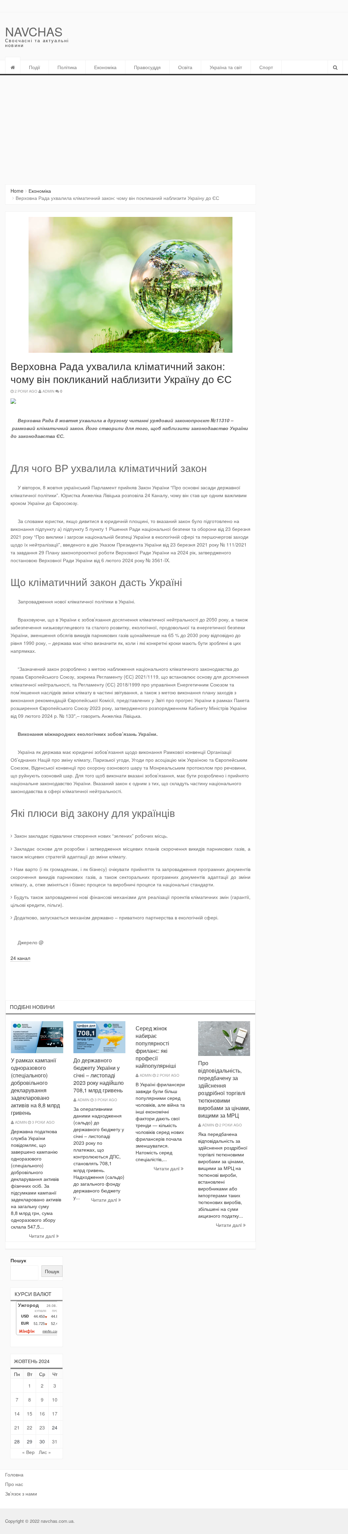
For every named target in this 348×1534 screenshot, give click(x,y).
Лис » (45, 1452)
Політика (67, 67)
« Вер (28, 1452)
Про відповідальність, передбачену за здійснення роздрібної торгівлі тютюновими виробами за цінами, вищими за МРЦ (224, 1089)
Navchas (34, 31)
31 (54, 1441)
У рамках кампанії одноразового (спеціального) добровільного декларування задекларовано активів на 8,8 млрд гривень (35, 1086)
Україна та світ (226, 67)
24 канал (20, 957)
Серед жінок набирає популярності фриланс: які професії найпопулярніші (156, 1047)
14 (17, 1413)
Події (34, 67)
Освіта (185, 67)
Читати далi (42, 1235)
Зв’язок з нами (21, 1493)
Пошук (18, 1260)
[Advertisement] (174, 126)
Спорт (266, 67)
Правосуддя (147, 67)
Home (17, 190)
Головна (14, 1474)
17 (54, 1413)
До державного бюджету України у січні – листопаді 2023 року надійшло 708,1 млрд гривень (98, 1075)
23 (42, 1427)
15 (29, 1413)
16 (42, 1413)
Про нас (14, 1484)
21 (17, 1427)
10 (54, 1399)
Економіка (105, 67)
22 (29, 1427)
